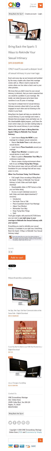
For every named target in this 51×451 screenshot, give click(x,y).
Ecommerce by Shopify (34, 432)
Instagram (23, 423)
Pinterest (28, 423)
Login (40, 14)
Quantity (11, 248)
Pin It (10, 269)
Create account (31, 14)
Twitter (10, 423)
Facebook (14, 423)
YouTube (19, 423)
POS (20, 432)
